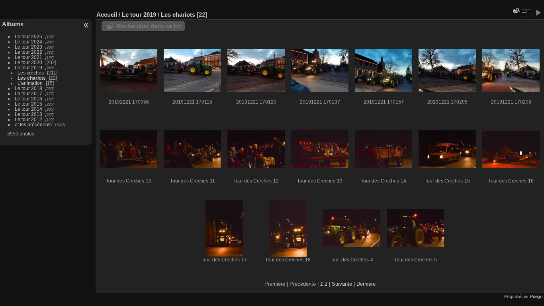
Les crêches (31, 72)
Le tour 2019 (28, 67)
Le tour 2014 (28, 109)
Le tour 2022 (28, 52)
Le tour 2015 (28, 103)
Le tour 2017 (28, 93)
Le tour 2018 (28, 88)
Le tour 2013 (28, 114)
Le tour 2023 (28, 46)
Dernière (366, 284)
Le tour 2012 (28, 119)
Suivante (342, 284)
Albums (12, 24)
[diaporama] (538, 13)
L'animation (30, 83)
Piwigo (536, 296)
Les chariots (32, 77)
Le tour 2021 (28, 57)
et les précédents (33, 124)
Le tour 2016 (28, 98)
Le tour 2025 (28, 36)
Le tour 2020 (28, 62)
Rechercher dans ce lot (149, 26)
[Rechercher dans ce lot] (515, 11)
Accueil (106, 14)
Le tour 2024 (28, 41)
